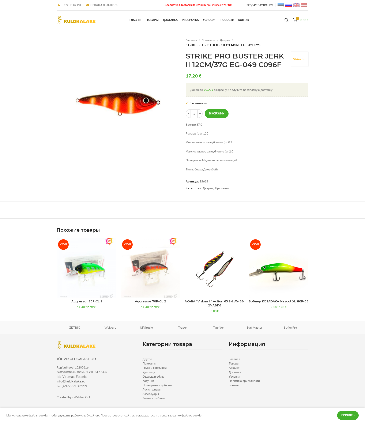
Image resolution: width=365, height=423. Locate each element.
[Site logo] (76, 20)
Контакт (234, 385)
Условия (234, 376)
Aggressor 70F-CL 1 (86, 301)
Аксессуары (151, 394)
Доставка (235, 372)
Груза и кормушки (155, 367)
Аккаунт (234, 367)
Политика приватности (244, 380)
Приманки (208, 40)
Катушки (148, 380)
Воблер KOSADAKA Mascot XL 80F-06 (278, 301)
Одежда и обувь (153, 376)
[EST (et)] (281, 5)
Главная (191, 40)
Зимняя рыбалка (154, 398)
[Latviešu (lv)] (304, 5)
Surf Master (254, 327)
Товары (234, 363)
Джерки (225, 40)
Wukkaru (110, 327)
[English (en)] (296, 5)
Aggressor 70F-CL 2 (150, 301)
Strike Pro (299, 59)
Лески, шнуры (152, 389)
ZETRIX (74, 327)
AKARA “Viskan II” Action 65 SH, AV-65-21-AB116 (214, 303)
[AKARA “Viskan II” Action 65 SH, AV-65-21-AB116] (214, 268)
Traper (182, 327)
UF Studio (146, 327)
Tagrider (218, 327)
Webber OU (82, 397)
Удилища (149, 372)
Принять (347, 415)
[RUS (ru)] (288, 5)
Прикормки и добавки (157, 385)
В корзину (216, 113)
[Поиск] (286, 20)
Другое (147, 359)
